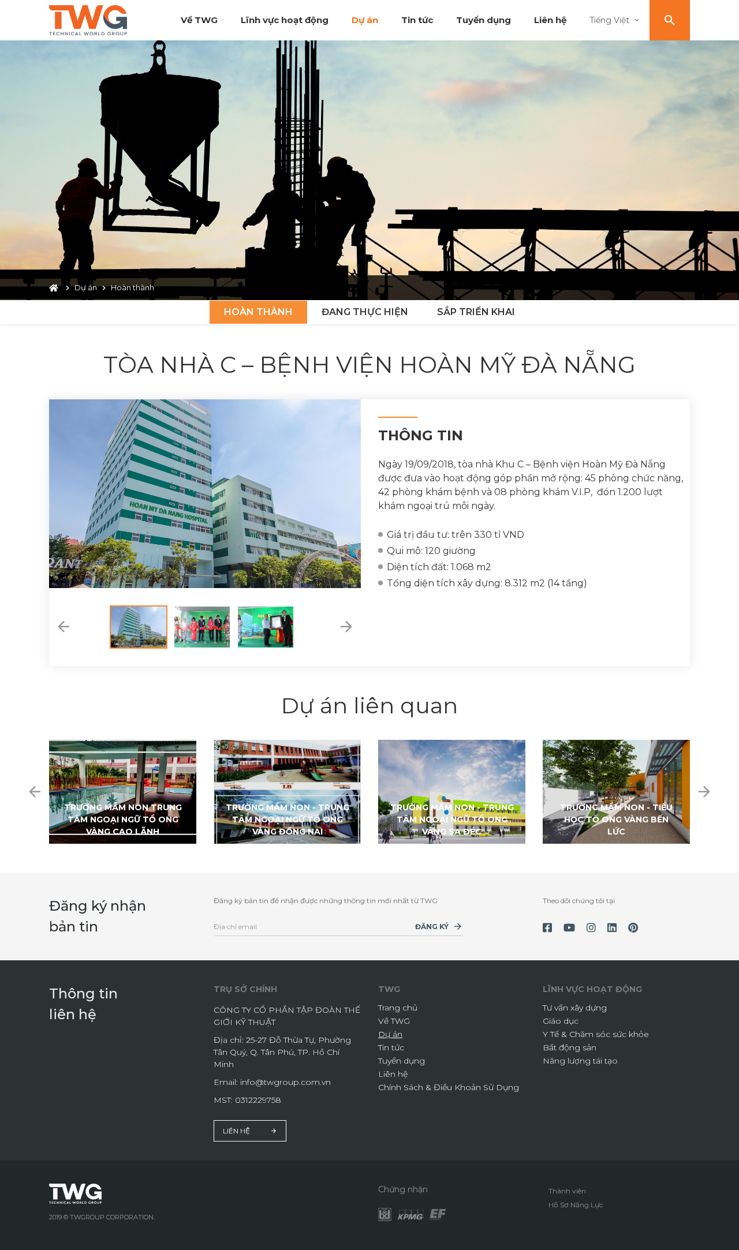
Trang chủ (397, 1007)
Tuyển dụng (483, 19)
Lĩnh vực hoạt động (285, 19)
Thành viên (567, 1191)
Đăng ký (432, 926)
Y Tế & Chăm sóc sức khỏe (596, 1034)
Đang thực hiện (365, 311)
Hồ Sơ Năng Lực (575, 1204)
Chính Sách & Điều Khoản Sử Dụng (448, 1087)
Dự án (365, 19)
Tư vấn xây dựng (575, 1007)
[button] (63, 627)
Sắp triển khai (476, 311)
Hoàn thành (258, 311)
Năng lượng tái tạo (580, 1061)
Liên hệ (550, 19)
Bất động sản (569, 1047)
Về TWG (199, 19)
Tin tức (417, 19)
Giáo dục (560, 1021)
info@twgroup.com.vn (285, 1082)
